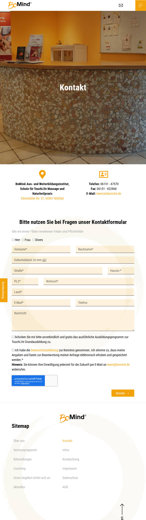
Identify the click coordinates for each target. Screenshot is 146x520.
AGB (65, 487)
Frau (27, 240)
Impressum (69, 468)
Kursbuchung (70, 459)
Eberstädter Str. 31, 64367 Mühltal (42, 198)
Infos (65, 450)
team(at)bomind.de (109, 193)
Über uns (19, 441)
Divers (39, 240)
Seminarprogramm (25, 450)
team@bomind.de (118, 364)
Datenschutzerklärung (44, 350)
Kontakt (67, 441)
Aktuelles (19, 487)
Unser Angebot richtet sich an (32, 478)
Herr (17, 240)
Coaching (19, 468)
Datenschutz (70, 478)
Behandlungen (23, 459)
